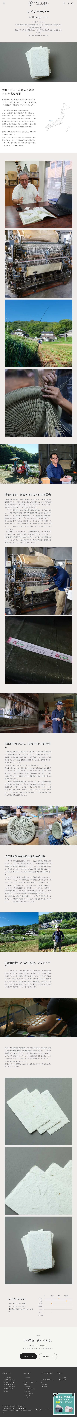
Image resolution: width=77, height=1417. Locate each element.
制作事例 (27, 1391)
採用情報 (44, 1386)
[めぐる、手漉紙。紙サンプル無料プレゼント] (64, 1404)
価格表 (6, 1391)
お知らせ (27, 1395)
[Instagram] (40, 1409)
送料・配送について (9, 1384)
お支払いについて (9, 1382)
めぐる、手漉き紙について (47, 1381)
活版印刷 (27, 1377)
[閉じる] (73, 1394)
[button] (4, 3)
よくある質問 (62, 1377)
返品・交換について (9, 1386)
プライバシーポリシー (51, 1409)
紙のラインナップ (30, 1389)
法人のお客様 (29, 1393)
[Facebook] (36, 1409)
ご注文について (8, 1377)
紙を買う (27, 1386)
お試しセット (62, 1380)
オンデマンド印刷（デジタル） (30, 1383)
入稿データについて (9, 1380)
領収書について (8, 1389)
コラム (27, 1398)
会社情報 (44, 1384)
